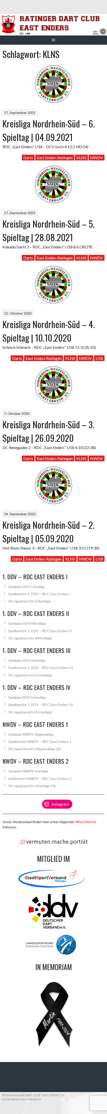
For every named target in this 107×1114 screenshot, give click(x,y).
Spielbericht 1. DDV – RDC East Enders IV (40, 704)
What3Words (85, 822)
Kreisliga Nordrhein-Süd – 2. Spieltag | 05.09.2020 (48, 531)
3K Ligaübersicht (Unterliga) (30, 675)
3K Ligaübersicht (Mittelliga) (30, 638)
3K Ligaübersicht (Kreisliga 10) (31, 786)
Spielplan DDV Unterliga (27, 660)
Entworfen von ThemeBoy (21, 1099)
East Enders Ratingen (55, 157)
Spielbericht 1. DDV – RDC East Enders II (40, 631)
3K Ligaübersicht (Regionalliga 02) (34, 749)
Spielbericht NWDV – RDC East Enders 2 (39, 778)
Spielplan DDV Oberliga (26, 586)
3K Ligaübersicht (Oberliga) (29, 601)
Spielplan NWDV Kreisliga (28, 771)
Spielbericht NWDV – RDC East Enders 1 (39, 741)
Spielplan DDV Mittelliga (27, 623)
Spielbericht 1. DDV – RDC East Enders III (40, 667)
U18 (99, 358)
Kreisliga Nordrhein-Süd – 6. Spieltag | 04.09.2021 (48, 130)
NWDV (96, 157)
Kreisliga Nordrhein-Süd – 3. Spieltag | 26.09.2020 (48, 431)
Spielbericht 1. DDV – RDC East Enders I (39, 594)
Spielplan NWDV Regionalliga (30, 734)
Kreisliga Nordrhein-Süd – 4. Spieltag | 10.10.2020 (48, 330)
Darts (28, 157)
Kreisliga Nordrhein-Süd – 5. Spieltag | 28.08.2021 (48, 230)
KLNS (81, 157)
